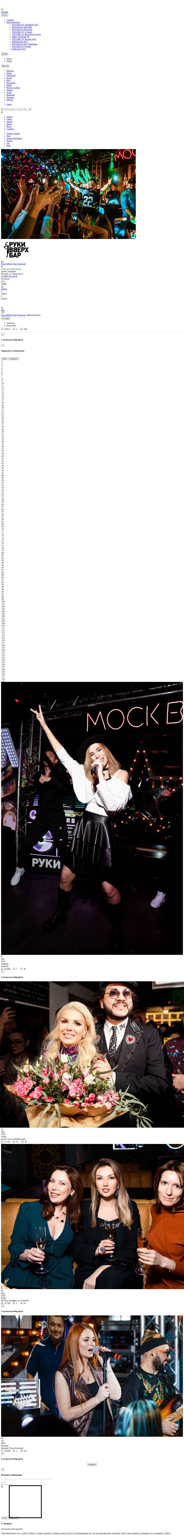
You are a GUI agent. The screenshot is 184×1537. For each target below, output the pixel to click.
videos (9, 119)
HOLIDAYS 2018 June (22, 29)
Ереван (9, 100)
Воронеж (10, 95)
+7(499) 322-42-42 (9, 276)
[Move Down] (10, 1484)
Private (9, 141)
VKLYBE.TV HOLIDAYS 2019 (26, 34)
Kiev (8, 80)
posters (9, 122)
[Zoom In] (2, 1482)
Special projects (13, 22)
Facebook (10, 323)
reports (9, 117)
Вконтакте (11, 325)
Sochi (8, 92)
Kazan (9, 78)
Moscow (5, 66)
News (8, 126)
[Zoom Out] (5, 1482)
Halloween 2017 (19, 49)
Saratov (9, 90)
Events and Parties (14, 138)
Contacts (10, 20)
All (7, 143)
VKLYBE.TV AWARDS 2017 (25, 25)
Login (9, 104)
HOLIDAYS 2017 (20, 42)
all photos (92, 1465)
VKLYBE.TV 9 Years (21, 46)
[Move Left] (2, 1484)
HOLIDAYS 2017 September (24, 44)
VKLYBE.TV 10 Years (22, 32)
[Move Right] (5, 1484)
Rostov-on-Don (13, 88)
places (9, 124)
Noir (8, 136)
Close (4, 359)
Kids (8, 145)
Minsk (9, 85)
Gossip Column (13, 133)
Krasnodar (10, 83)
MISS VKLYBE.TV (21, 37)
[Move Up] (7, 1484)
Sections (4, 12)
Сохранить (13, 359)
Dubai (9, 73)
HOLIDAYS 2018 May (22, 27)
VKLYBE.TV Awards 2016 (24, 39)
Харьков (10, 97)
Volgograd (10, 75)
